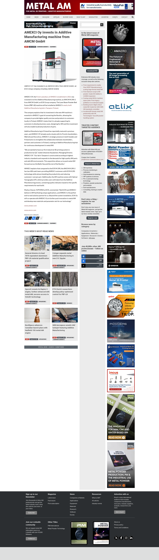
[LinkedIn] (26, 218)
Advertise (104, 17)
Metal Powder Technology (56, 528)
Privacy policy (118, 525)
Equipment (53, 46)
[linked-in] (131, 538)
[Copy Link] (37, 218)
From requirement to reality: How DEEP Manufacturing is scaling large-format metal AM (93, 87)
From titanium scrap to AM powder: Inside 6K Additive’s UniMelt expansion (92, 94)
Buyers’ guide (68, 17)
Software (84, 238)
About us (117, 522)
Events (115, 17)
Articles (56, 17)
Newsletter (93, 17)
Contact (124, 17)
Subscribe (31, 513)
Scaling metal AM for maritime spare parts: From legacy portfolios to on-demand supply (93, 100)
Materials (94, 233)
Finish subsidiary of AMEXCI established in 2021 (53, 97)
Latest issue (52, 498)
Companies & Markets (42, 46)
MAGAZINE (45, 17)
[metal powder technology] (101, 534)
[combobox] (92, 24)
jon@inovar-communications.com (92, 159)
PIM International (53, 525)
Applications (70, 265)
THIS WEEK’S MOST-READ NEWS (39, 231)
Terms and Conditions (121, 527)
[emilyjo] (34, 218)
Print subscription (53, 503)
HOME (28, 17)
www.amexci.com (30, 206)
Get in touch (120, 512)
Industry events (97, 503)
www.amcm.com (30, 210)
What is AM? (81, 17)
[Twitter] (30, 218)
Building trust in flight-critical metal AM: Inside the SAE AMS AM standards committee (93, 107)
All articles (95, 500)
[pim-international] (79, 534)
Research (69, 303)
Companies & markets (89, 231)
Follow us (31, 538)
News (36, 17)
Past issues (51, 500)
